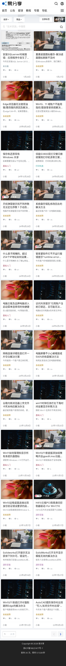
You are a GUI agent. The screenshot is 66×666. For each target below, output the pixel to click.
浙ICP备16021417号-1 (33, 648)
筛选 (18, 19)
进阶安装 (39, 515)
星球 (20, 10)
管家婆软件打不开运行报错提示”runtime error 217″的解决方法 (49, 257)
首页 (4, 10)
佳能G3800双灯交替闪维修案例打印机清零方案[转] (49, 157)
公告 (12, 10)
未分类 (6, 66)
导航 (44, 10)
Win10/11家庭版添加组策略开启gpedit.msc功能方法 (49, 456)
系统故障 (39, 66)
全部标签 (46, 19)
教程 (28, 10)
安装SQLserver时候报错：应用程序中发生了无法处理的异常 (16, 58)
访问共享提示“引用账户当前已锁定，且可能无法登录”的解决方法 (49, 307)
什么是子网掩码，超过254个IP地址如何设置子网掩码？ (16, 257)
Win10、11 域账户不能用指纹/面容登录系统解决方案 (49, 107)
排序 (5, 19)
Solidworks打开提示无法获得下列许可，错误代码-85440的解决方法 (16, 556)
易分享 (41, 643)
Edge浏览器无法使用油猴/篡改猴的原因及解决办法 (16, 107)
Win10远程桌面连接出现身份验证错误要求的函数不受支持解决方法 (16, 506)
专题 (36, 10)
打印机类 (39, 166)
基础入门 (7, 166)
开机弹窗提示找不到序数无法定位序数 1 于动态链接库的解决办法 (16, 207)
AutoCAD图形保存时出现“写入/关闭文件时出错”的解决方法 (49, 606)
